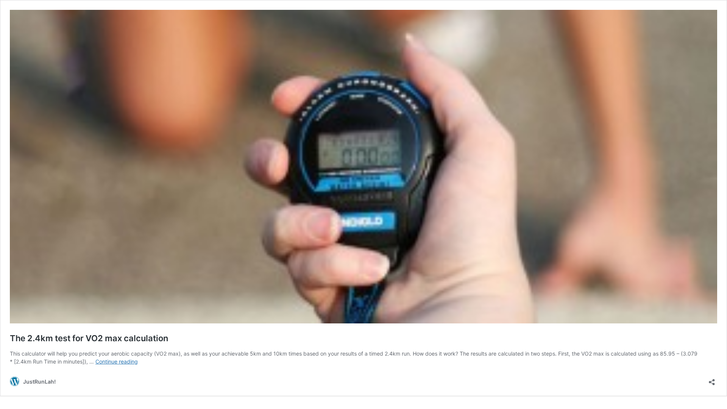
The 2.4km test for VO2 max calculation (89, 338)
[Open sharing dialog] (712, 380)
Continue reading (116, 361)
